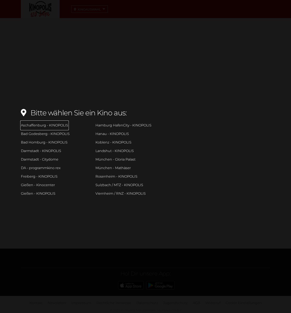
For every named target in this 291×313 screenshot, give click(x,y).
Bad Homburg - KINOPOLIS (44, 142)
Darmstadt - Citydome (39, 159)
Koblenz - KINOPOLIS (113, 142)
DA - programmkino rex (41, 168)
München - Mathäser (113, 168)
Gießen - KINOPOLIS (38, 193)
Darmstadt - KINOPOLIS (41, 151)
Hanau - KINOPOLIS (112, 134)
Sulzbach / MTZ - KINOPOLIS (119, 185)
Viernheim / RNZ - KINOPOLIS (120, 193)
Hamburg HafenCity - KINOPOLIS (123, 125)
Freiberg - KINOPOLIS (39, 176)
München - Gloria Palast (115, 159)
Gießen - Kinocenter (38, 185)
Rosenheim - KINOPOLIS (116, 176)
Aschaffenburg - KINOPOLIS (44, 125)
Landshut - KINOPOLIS (114, 151)
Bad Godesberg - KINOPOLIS (45, 134)
